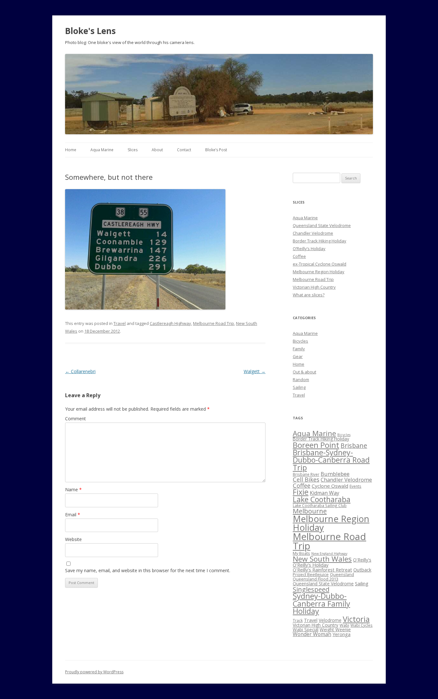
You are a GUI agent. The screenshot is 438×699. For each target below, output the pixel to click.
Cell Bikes (306, 479)
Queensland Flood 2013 (315, 579)
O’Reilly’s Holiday (309, 248)
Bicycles (300, 341)
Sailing (299, 387)
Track (298, 620)
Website (73, 539)
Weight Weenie (335, 629)
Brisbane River (306, 474)
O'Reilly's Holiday (310, 565)
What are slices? (308, 295)
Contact (184, 150)
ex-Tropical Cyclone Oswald (319, 264)
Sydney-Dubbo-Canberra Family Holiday (321, 603)
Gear (298, 356)
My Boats (301, 553)
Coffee (299, 256)
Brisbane (354, 445)
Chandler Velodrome (313, 233)
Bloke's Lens (90, 31)
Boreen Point (316, 445)
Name (73, 489)
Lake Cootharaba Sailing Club (320, 505)
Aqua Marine (102, 150)
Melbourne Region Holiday (318, 272)
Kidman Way (324, 492)
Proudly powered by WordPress (94, 672)
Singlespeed (311, 589)
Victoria (356, 619)
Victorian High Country (314, 287)
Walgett (254, 371)
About (157, 150)
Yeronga (341, 634)
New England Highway (329, 553)
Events (355, 486)
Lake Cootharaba (321, 499)
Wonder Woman (312, 634)
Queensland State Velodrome (322, 225)
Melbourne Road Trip (213, 323)
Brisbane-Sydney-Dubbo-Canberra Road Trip (331, 459)
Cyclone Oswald (330, 486)
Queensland (342, 574)
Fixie (300, 492)
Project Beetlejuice (311, 574)
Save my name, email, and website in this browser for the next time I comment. (147, 570)
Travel (120, 323)
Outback (362, 569)
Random (301, 379)
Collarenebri (80, 371)
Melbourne (310, 510)
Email (72, 514)
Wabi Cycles (361, 625)
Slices (133, 150)
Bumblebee (335, 473)
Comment (75, 418)
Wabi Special (305, 629)
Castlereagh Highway (170, 323)
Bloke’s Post (216, 150)
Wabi (344, 625)
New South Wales (322, 559)
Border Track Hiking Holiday (319, 241)
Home (70, 150)
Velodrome (330, 620)
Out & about (304, 372)
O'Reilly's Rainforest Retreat (322, 569)
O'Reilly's (362, 559)
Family (299, 349)
